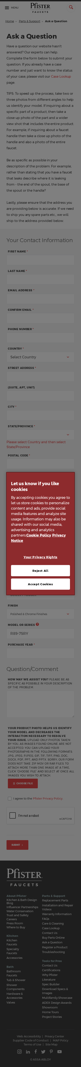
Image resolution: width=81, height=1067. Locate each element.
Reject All (40, 570)
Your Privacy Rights (40, 557)
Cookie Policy (38, 535)
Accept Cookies (40, 584)
